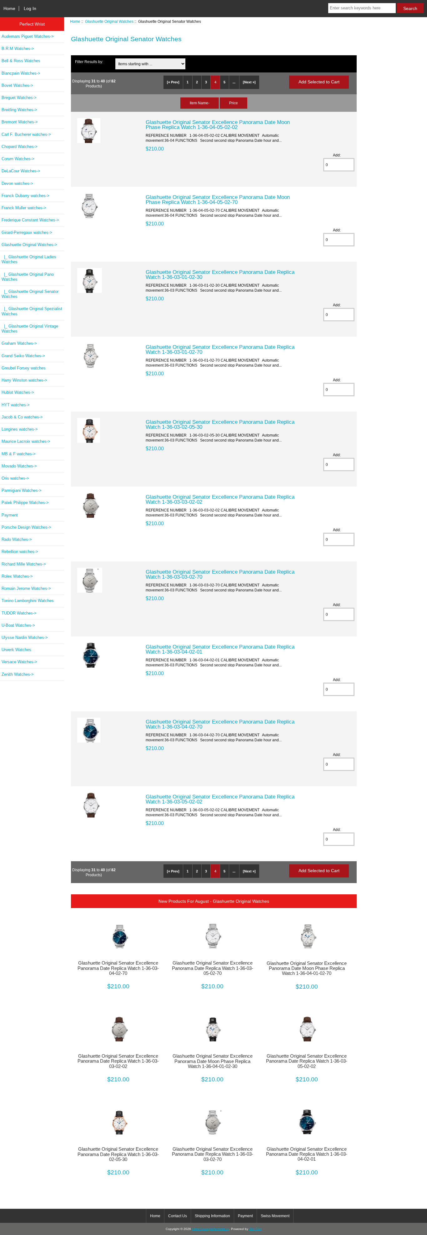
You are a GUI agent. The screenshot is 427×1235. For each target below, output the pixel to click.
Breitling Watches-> (19, 109)
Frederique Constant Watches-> (30, 220)
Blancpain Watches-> (21, 73)
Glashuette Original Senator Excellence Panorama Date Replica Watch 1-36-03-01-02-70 (220, 349)
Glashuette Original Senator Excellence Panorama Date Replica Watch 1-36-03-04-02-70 (220, 724)
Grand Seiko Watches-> (23, 355)
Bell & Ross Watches (21, 60)
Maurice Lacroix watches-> (26, 441)
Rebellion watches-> (20, 551)
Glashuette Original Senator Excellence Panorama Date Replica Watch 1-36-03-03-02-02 (220, 499)
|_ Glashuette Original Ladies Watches (29, 259)
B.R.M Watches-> (18, 48)
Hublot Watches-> (18, 392)
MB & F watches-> (19, 454)
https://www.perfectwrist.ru (210, 1229)
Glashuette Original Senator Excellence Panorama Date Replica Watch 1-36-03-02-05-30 (220, 424)
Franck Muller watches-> (24, 207)
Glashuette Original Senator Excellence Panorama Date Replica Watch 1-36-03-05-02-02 (220, 799)
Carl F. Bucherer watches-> (26, 134)
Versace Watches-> (19, 661)
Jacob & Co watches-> (22, 417)
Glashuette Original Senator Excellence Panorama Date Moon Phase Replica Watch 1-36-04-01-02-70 (307, 968)
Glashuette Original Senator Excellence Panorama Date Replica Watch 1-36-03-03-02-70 (220, 574)
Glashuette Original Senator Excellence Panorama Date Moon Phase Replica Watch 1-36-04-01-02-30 (213, 1061)
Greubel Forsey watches (24, 368)
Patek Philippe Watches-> (25, 502)
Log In (30, 8)
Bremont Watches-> (20, 122)
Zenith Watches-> (18, 674)
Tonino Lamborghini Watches (28, 600)
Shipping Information (212, 1216)
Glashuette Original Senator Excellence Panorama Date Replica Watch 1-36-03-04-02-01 (220, 649)
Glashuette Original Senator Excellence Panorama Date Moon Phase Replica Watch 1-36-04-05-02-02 (218, 124)
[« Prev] (173, 82)
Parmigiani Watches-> (22, 490)
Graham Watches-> (19, 343)
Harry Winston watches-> (24, 380)
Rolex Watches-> (17, 576)
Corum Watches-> (18, 158)
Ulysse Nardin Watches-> (25, 637)
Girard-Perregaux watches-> (27, 232)
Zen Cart (255, 1229)
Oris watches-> (15, 478)
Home (9, 8)
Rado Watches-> (17, 539)
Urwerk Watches (16, 649)
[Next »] (249, 82)
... (234, 82)
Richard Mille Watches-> (24, 564)
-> (29, 244)
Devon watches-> (17, 183)
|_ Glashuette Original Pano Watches (28, 277)
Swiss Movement (275, 1216)
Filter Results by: (89, 62)
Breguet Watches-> (19, 97)
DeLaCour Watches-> (21, 171)
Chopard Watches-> (20, 146)
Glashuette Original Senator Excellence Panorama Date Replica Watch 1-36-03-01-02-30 (220, 274)
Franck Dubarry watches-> (25, 195)
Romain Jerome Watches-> (26, 588)
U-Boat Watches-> (18, 625)
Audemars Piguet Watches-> (28, 36)
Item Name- (199, 103)
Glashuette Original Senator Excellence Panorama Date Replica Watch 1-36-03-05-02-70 (212, 968)
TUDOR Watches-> (19, 613)
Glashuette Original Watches (109, 21)
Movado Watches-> (19, 466)
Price (233, 103)
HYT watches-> (16, 405)
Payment (10, 515)
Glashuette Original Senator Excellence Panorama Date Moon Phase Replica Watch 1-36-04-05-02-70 (218, 199)
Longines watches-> (20, 429)
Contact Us (177, 1216)
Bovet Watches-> (17, 85)
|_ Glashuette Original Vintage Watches (30, 328)
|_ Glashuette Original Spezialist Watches (32, 311)
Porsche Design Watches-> (26, 527)
